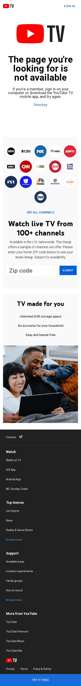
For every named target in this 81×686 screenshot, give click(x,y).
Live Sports (12, 510)
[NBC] (55, 151)
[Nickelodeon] (70, 182)
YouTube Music (15, 641)
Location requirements (19, 571)
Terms (24, 668)
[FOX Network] (40, 151)
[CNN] (25, 166)
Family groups (14, 580)
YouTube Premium (17, 631)
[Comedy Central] (40, 166)
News (9, 520)
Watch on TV (13, 460)
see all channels (40, 212)
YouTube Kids (14, 650)
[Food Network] (55, 166)
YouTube (11, 621)
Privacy (10, 668)
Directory (40, 105)
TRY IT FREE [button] (40, 679)
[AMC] (11, 166)
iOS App (11, 469)
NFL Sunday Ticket (17, 488)
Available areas (15, 561)
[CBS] (25, 151)
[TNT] (40, 197)
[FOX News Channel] (70, 166)
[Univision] (25, 182)
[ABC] (11, 151)
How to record (14, 590)
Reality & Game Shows (19, 530)
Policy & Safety (42, 668)
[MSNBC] (40, 182)
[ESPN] (70, 151)
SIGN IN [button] (69, 6)
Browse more (14, 539)
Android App (13, 479)
